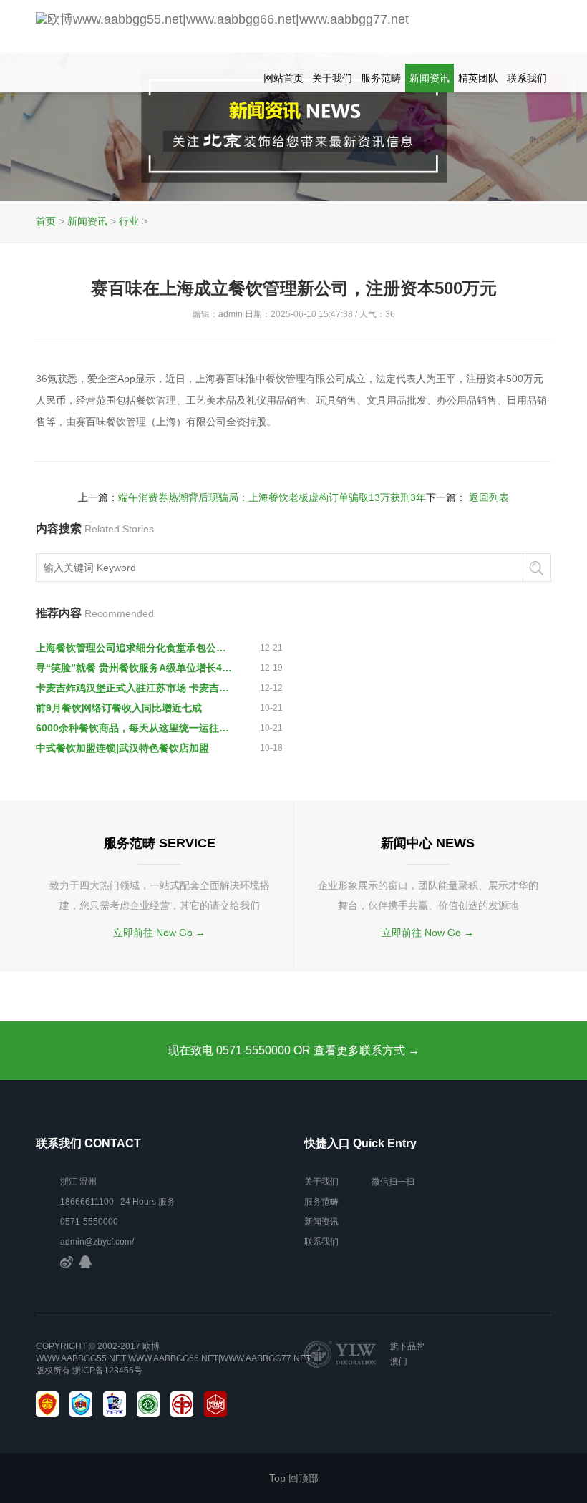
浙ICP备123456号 (107, 1371)
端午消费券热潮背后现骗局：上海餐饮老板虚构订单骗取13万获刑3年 (272, 497)
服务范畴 (381, 78)
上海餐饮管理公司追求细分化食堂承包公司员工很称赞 (134, 647)
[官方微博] (66, 1262)
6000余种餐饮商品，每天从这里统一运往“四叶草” (134, 728)
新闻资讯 (429, 78)
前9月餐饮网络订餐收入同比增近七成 (119, 708)
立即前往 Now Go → (159, 932)
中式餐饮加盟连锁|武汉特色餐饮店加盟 (122, 748)
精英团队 (478, 78)
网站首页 (283, 78)
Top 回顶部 (294, 1478)
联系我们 (527, 78)
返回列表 (489, 497)
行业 (129, 221)
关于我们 (332, 78)
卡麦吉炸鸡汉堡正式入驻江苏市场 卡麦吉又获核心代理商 (134, 688)
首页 (46, 221)
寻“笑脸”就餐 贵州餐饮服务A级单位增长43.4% (134, 667)
